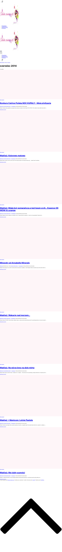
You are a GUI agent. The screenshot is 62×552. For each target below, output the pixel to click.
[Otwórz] (1, 51)
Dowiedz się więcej (3, 109)
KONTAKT (4, 28)
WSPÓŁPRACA (4, 26)
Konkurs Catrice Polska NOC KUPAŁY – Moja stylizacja (25, 103)
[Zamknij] (1, 53)
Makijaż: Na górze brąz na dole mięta (17, 367)
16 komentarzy (13, 213)
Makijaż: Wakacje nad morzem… (15, 315)
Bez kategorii (2, 99)
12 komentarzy (13, 106)
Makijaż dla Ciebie (5, 27)
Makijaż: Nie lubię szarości (12, 472)
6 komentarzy (13, 475)
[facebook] (2, 2)
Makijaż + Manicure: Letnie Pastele (16, 420)
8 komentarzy (13, 158)
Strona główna (4, 25)
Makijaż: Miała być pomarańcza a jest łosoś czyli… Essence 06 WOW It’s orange (29, 209)
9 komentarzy (13, 423)
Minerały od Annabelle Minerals (15, 263)
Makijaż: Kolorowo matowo (12, 155)
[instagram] (2, 1)
